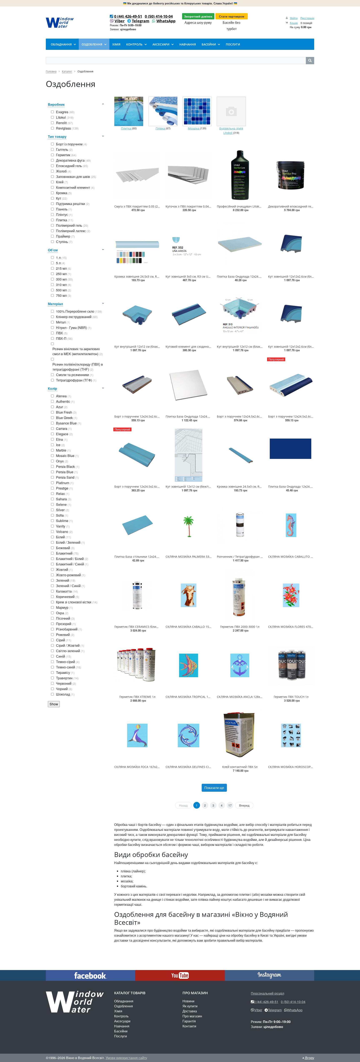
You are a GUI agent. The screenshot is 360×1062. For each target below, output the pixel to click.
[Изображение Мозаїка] (197, 111)
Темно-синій (68, 667)
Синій (63, 656)
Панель (64, 209)
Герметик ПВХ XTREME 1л (137, 697)
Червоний (66, 683)
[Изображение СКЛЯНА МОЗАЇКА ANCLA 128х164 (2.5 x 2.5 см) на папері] (240, 665)
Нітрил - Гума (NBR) (73, 327)
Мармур (64, 607)
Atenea (63, 396)
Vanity (63, 526)
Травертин (67, 678)
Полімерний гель (72, 225)
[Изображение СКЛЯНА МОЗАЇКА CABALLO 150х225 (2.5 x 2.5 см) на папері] (188, 595)
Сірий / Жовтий (70, 645)
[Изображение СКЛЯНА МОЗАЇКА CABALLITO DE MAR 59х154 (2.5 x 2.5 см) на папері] (291, 525)
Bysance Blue (68, 423)
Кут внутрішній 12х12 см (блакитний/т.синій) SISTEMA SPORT (157, 347)
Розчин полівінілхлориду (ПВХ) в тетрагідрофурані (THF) (77, 367)
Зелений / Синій (70, 585)
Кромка (64, 192)
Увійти (294, 18)
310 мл (63, 284)
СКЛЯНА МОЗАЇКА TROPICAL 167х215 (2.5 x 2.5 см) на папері (208, 697)
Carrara (64, 428)
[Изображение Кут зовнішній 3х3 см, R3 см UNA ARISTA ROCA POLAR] (188, 245)
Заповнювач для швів (76, 176)
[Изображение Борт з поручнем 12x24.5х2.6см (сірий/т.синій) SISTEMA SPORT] (137, 385)
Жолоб (63, 171)
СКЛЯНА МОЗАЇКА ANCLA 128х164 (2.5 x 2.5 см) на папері (257, 697)
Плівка (161, 128)
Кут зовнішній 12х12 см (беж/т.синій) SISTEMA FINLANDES (207, 486)
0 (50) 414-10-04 (159, 16)
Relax (62, 493)
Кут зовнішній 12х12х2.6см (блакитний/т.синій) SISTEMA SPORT (313, 276)
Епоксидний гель (72, 165)
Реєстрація (307, 18)
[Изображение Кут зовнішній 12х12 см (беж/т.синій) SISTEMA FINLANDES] (188, 455)
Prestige (64, 488)
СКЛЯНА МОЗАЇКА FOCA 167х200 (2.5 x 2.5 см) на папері (154, 767)
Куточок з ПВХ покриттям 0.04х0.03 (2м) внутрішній (202, 206)
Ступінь (64, 241)
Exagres (65, 111)
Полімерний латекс (73, 230)
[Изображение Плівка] (163, 111)
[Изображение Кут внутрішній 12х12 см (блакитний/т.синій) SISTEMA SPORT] (137, 315)
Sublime (64, 520)
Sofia (62, 515)
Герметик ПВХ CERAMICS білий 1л (138, 627)
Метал (63, 322)
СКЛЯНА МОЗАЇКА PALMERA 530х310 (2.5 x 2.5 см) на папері (208, 557)
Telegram (140, 20)
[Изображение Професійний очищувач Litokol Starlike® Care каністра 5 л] (240, 174)
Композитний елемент (75, 187)
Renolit (64, 122)
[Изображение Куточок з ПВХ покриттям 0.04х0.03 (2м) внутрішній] (188, 174)
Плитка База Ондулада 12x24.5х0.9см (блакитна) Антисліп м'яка (262, 276)
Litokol (65, 117)
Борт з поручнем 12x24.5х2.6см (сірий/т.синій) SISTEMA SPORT (159, 416)
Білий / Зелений (70, 542)
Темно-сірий (68, 661)
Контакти (189, 1026)
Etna (62, 439)
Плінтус (64, 214)
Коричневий (67, 596)
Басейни (121, 1031)
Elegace (64, 434)
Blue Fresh (66, 412)
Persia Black (67, 466)
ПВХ (62, 333)
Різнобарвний (69, 629)
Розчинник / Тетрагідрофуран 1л (240, 557)
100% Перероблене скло (79, 311)
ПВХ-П (64, 338)
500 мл (63, 290)
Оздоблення (123, 1006)
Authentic (65, 401)
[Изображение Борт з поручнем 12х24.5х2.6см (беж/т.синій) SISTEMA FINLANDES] (240, 385)
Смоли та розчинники (75, 374)
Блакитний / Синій (72, 564)
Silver (62, 509)
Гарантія (189, 1021)
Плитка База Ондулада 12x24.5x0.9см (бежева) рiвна (203, 416)
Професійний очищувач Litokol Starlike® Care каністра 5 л (259, 206)
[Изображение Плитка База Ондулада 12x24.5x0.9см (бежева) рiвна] (188, 385)
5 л (60, 262)
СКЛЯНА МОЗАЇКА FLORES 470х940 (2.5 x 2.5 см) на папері (309, 627)
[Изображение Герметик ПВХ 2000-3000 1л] (240, 595)
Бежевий (65, 547)
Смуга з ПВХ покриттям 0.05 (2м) (137, 206)
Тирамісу (65, 672)
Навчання (121, 1026)
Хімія (118, 1011)
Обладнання (123, 1001)
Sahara (63, 499)
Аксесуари (122, 1021)
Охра (62, 612)
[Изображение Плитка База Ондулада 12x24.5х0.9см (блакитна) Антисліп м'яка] (240, 245)
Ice (60, 444)
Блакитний (67, 553)
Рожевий (65, 634)
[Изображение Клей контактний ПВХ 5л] (240, 735)
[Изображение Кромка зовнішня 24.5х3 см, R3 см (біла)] (137, 245)
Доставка (189, 1011)
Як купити (190, 1006)
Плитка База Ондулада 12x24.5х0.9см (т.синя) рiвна (304, 486)
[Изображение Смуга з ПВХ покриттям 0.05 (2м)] (137, 174)
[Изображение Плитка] (128, 111)
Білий (63, 537)
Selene (63, 504)
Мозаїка (194, 128)
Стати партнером (231, 16)
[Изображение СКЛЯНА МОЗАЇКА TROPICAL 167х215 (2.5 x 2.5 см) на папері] (188, 665)
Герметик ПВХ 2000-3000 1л (239, 627)
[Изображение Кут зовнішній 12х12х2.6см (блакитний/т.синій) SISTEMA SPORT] (291, 245)
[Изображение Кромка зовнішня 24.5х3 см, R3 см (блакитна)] (240, 455)
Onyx (62, 461)
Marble (63, 450)
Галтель (64, 149)
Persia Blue (67, 471)
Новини (188, 1001)
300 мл (64, 279)
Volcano (64, 531)
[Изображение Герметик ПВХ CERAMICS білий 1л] (137, 595)
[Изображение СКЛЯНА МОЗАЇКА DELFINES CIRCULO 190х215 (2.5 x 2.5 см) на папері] (188, 735)
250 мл (63, 273)
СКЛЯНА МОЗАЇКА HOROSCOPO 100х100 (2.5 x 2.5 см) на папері (313, 767)
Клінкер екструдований (77, 316)
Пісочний (65, 618)
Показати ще (214, 787)
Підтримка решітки (73, 203)
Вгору (309, 1057)
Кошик (294, 23)
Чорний (64, 688)
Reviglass (67, 128)
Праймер (65, 236)
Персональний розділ (267, 993)
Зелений (65, 580)
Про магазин (192, 1016)
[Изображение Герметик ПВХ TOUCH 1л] (291, 665)
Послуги (120, 1036)
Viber (120, 20)
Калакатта (67, 591)
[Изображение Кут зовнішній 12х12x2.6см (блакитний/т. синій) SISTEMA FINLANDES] (291, 315)
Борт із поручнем (71, 144)
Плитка (64, 220)
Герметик (66, 154)
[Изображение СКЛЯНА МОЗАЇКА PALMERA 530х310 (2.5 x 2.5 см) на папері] (188, 525)
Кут (61, 198)
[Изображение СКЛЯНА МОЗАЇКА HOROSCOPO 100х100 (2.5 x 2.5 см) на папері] (291, 735)
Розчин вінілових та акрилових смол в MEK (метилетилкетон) (77, 351)
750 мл (63, 295)
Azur (62, 406)
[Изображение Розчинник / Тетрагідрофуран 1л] (240, 525)
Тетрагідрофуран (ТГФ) (76, 380)
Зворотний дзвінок (198, 16)
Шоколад (65, 694)
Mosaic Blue (67, 455)
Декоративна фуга (73, 160)
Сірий (63, 640)
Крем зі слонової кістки (77, 602)
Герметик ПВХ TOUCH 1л (291, 697)
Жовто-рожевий (70, 575)
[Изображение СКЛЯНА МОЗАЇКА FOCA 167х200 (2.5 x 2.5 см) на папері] (137, 735)
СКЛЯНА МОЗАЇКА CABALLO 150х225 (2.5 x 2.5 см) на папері (208, 627)
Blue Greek (66, 417)
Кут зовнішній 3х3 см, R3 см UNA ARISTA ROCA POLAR (203, 276)
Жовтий (64, 569)
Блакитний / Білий (72, 558)
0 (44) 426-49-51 (128, 16)
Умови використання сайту (126, 1057)
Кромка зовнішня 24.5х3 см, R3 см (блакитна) (249, 486)
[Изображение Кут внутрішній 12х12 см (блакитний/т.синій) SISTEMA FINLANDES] (240, 315)
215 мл (63, 268)
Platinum (65, 482)
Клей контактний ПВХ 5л (240, 767)
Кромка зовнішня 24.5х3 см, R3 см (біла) (142, 276)
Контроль (121, 1016)
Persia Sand (67, 477)
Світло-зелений (70, 650)
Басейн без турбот (231, 25)
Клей (62, 182)
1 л (61, 257)
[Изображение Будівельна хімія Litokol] (231, 111)
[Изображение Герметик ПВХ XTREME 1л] (137, 665)
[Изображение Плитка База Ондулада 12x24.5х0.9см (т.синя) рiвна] (291, 455)
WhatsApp (165, 20)
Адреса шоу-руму (198, 22)
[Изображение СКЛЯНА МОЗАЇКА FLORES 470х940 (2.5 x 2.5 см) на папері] (291, 595)
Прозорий (66, 623)
